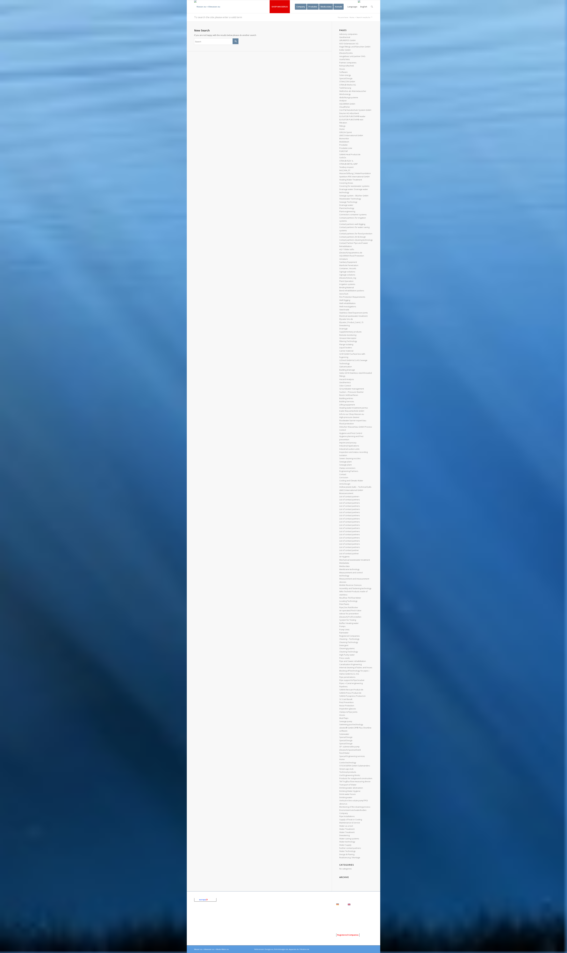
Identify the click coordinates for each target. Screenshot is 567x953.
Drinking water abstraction (351, 787)
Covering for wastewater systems (354, 186)
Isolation (343, 455)
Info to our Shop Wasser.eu (351, 414)
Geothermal (344, 37)
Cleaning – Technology (349, 639)
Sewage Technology (348, 202)
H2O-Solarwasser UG (348, 43)
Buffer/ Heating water (349, 623)
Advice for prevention (349, 613)
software (343, 730)
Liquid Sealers (345, 347)
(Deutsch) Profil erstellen (350, 617)
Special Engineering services (352, 756)
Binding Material (346, 287)
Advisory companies (348, 34)
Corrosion (343, 477)
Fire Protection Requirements (352, 297)
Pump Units (344, 629)
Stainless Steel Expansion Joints (353, 312)
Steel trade (344, 309)
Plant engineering (347, 211)
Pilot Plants (344, 604)
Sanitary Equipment (348, 262)
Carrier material (346, 350)
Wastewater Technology (350, 198)
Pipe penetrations (347, 677)
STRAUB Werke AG (347, 84)
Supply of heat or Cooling (350, 819)
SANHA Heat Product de (349, 154)
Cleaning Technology (348, 651)
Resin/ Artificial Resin (348, 395)
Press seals (344, 658)
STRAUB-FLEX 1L (346, 160)
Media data (344, 566)
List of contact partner (349, 550)
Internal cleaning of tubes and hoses (355, 667)
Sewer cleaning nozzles (350, 458)
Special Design (345, 78)
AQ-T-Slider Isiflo (346, 249)
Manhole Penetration (348, 265)
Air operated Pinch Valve (350, 610)
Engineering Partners (348, 471)
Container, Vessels (347, 268)
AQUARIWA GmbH (347, 103)
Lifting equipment (347, 404)
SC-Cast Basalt (345, 699)
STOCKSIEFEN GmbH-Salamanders (354, 765)
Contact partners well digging (352, 224)
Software (343, 72)
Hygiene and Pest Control (350, 433)
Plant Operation (346, 281)
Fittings (342, 126)
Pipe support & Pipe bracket (351, 680)
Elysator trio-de (346, 319)
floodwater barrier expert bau (352, 420)
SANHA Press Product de (350, 693)
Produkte (343, 145)
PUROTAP (343, 151)
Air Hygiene (344, 556)
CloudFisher (344, 107)
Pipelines (343, 686)
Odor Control (345, 385)
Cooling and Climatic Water (351, 480)
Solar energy (345, 75)
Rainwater (343, 632)
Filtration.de (304, 949)
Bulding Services (346, 401)
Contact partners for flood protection (355, 233)
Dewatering (344, 325)
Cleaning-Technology (348, 642)
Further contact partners (350, 848)
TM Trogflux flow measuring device (354, 781)
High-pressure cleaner (349, 417)
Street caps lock (346, 769)
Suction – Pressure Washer (351, 392)
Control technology (347, 762)
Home (352, 17)
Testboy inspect (346, 167)
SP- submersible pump (349, 746)
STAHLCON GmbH (347, 81)
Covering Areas (346, 183)
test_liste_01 (344, 170)
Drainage (343, 328)
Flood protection (346, 423)
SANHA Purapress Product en (352, 696)
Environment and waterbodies (352, 810)
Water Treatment (347, 829)
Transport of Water (347, 784)
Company (343, 813)
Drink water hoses (347, 794)
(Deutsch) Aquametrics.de (350, 252)
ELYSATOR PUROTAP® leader (352, 116)
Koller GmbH (345, 50)
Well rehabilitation (347, 303)
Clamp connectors (347, 468)
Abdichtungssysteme (348, 97)
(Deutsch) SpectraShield (350, 750)
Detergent (343, 645)
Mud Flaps (343, 718)
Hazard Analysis (346, 379)
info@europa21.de (209, 931)
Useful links (344, 59)
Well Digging (344, 300)
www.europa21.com (211, 934)
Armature (343, 259)
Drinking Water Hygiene (349, 791)
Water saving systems (349, 838)
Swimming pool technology (351, 724)
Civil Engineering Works (349, 775)
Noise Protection (346, 705)
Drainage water (346, 205)
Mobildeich (344, 141)
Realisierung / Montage (349, 857)
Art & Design (344, 483)
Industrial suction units (349, 449)
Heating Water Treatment (350, 179)
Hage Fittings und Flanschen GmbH (354, 46)
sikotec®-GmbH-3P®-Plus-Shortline (355, 727)
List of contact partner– (349, 496)
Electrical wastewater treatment (353, 316)
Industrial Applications (349, 445)
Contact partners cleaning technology (356, 240)
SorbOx (342, 157)
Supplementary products (350, 331)
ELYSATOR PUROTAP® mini (351, 119)
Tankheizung (345, 88)
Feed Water (344, 753)
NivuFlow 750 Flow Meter (350, 597)
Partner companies (347, 62)
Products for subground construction (355, 778)
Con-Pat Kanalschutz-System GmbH (355, 110)
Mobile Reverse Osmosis (350, 585)
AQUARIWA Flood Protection (351, 255)
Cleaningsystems (347, 648)
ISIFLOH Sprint (345, 132)
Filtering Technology (348, 341)
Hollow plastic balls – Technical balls (355, 487)
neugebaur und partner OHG (352, 56)
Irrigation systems (347, 284)
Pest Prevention (346, 702)
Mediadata (344, 563)
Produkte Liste (345, 148)
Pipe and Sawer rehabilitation (352, 661)
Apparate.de (294, 949)
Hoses (342, 69)
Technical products (347, 772)
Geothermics (345, 382)
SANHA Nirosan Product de (351, 689)
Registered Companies (349, 636)
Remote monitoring (347, 335)
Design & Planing (346, 854)
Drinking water (345, 797)
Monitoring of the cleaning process (354, 807)
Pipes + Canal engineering (351, 683)
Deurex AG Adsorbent (349, 113)
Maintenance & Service (349, 822)
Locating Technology (348, 601)
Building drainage (347, 370)
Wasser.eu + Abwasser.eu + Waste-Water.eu (211, 949)
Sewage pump (345, 721)
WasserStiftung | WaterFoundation (355, 173)
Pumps (342, 626)
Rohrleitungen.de (281, 949)
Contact (342, 474)
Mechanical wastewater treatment (354, 560)
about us (343, 803)
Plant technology (346, 208)
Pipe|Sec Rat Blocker (348, 607)
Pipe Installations (347, 816)
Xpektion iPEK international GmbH (354, 176)
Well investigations (347, 306)
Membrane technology (349, 569)
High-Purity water (347, 654)
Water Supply (345, 845)
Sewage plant (345, 461)
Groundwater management (351, 388)
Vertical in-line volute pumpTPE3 (353, 800)
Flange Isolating (346, 344)
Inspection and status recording (353, 452)
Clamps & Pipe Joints (348, 712)
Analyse (343, 100)
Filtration (343, 122)
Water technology (347, 841)
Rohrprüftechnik (346, 65)
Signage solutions (347, 271)
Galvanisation (345, 366)
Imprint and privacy (347, 442)
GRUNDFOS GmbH (347, 40)
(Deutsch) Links (346, 53)
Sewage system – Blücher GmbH (353, 195)
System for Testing (347, 620)
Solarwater (344, 734)
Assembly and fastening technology (355, 588)
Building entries (346, 398)
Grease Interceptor (347, 338)
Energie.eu (269, 949)
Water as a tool (346, 826)
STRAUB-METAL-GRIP (348, 164)
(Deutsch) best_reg (347, 278)
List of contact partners (349, 499)
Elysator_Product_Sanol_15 (351, 322)
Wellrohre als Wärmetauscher (352, 91)
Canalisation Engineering (350, 664)
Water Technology (347, 851)
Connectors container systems (353, 214)
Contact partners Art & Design (352, 236)
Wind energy (345, 94)
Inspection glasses (347, 708)
